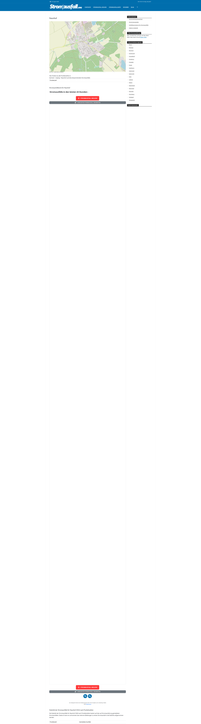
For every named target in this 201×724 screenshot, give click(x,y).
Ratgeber (126, 7)
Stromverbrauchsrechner (136, 19)
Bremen (131, 47)
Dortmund (132, 53)
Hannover (131, 71)
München (131, 88)
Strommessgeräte (134, 22)
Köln (130, 77)
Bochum (131, 50)
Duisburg (131, 59)
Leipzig (131, 79)
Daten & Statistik (133, 28)
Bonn (130, 44)
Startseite (88, 7)
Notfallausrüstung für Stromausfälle (138, 25)
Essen (130, 65)
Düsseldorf (132, 56)
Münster (131, 91)
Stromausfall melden (100, 7)
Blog (132, 7)
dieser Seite (143, 37)
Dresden (131, 62)
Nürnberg (131, 94)
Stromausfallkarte (115, 7)
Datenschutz (88, 704)
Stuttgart (131, 97)
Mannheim (132, 85)
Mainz (130, 82)
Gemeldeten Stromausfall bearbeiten (88, 102)
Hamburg (131, 68)
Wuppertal (132, 100)
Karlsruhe (131, 74)
